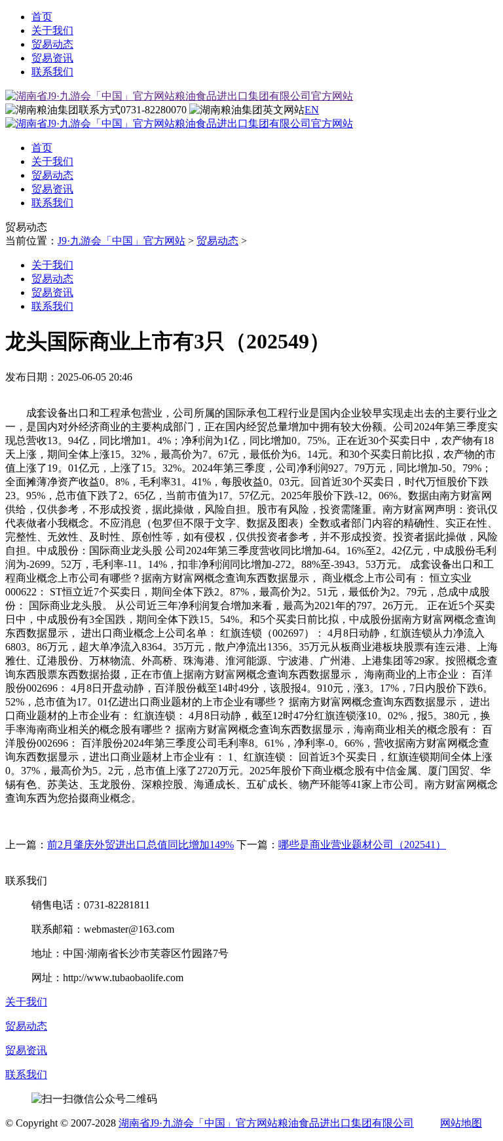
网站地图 (461, 1123)
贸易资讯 (52, 58)
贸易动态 (52, 44)
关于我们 (52, 30)
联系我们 (52, 71)
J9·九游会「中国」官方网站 (121, 240)
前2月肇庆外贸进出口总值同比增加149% (140, 844)
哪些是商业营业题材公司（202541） (362, 844)
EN (312, 109)
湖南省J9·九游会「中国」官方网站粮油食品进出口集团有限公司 (266, 1123)
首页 (41, 16)
